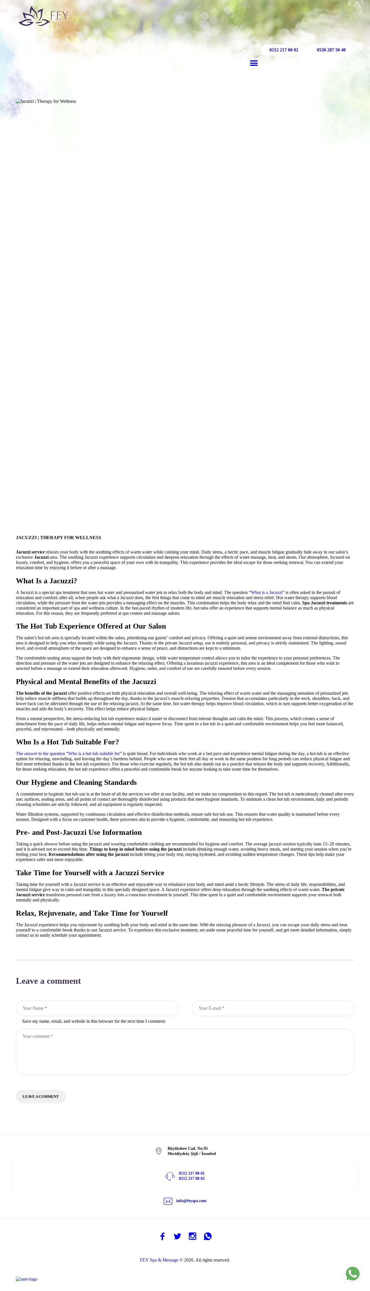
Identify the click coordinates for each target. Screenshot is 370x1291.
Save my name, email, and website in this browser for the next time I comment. (94, 1021)
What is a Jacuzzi (266, 592)
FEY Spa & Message (159, 1260)
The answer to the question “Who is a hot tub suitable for (68, 753)
